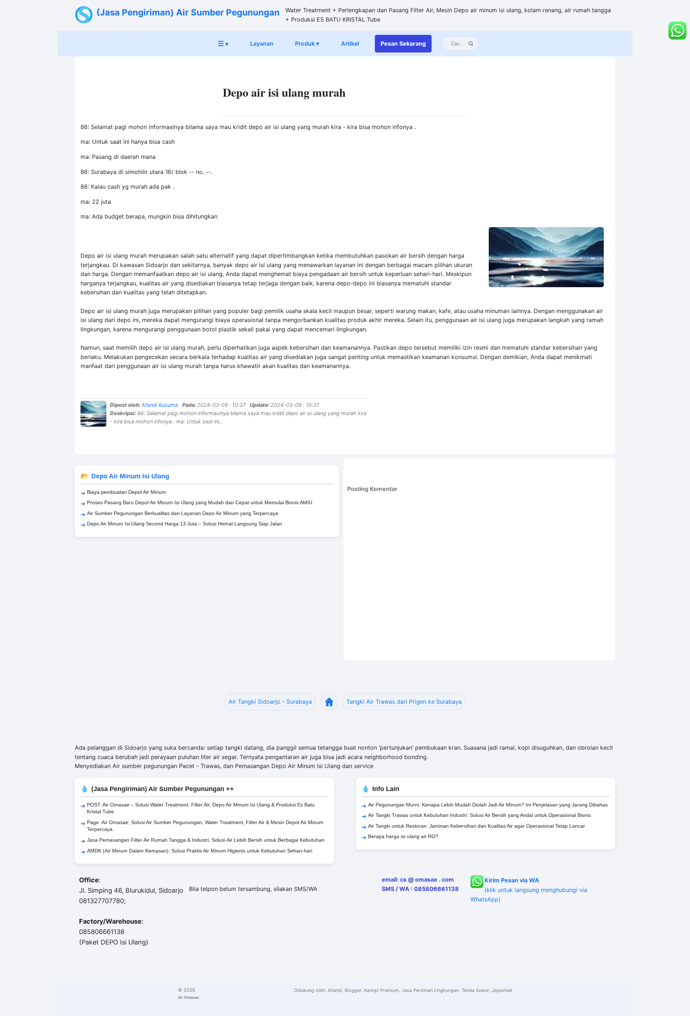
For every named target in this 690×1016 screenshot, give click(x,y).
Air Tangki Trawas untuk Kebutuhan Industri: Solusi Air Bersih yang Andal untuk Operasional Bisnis (479, 815)
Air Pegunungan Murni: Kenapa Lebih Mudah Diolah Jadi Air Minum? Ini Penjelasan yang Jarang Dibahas (488, 805)
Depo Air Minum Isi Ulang (130, 476)
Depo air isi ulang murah (284, 92)
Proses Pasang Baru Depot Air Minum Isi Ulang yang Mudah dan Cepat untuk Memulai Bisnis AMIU (199, 502)
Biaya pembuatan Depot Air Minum (126, 492)
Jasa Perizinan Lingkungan (430, 990)
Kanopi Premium (381, 990)
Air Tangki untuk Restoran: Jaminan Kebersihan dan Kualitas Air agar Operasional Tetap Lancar (476, 826)
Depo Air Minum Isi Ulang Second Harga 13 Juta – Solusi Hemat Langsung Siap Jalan (184, 524)
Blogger (353, 990)
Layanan (261, 43)
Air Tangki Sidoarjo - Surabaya (270, 701)
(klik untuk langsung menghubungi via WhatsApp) (528, 889)
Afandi (335, 990)
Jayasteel (502, 990)
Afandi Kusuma (160, 405)
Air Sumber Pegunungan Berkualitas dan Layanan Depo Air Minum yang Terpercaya (182, 513)
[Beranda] (329, 702)
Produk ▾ (307, 43)
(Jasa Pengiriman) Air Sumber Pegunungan (188, 12)
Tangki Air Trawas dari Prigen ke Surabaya (404, 701)
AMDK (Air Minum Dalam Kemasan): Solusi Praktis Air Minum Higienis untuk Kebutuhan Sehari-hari (199, 851)
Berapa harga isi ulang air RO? (403, 836)
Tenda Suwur (475, 990)
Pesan (403, 43)
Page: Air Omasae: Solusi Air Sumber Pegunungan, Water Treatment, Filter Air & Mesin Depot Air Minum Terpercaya (205, 825)
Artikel (350, 43)
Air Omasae (188, 997)
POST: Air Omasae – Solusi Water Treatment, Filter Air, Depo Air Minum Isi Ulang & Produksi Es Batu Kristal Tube (201, 808)
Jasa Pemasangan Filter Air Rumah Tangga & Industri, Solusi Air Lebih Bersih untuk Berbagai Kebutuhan (206, 840)
